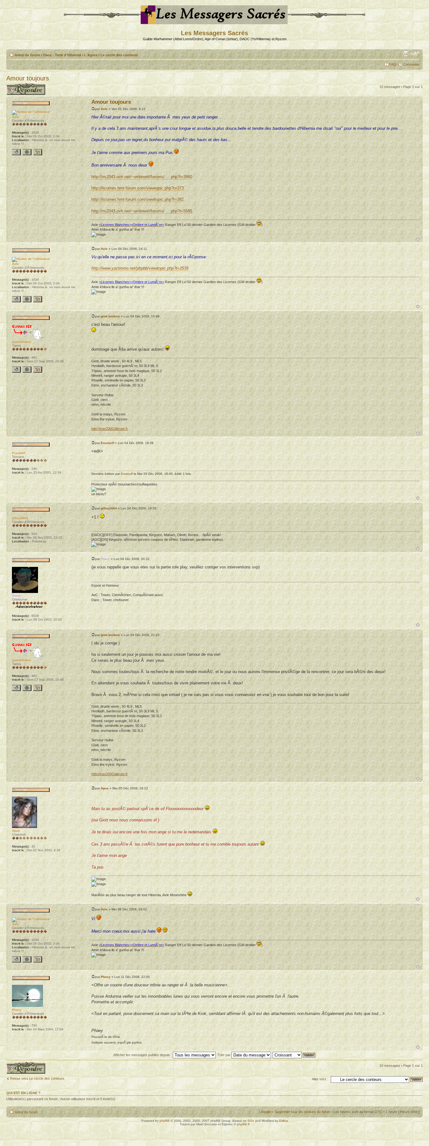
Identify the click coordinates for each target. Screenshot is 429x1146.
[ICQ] (27, 152)
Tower (105, 559)
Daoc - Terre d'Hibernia (62, 55)
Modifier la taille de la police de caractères (415, 54)
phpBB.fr (243, 1124)
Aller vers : (320, 1079)
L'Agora (90, 55)
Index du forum (27, 55)
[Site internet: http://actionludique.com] (16, 369)
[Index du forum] (215, 21)
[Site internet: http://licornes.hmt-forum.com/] (16, 152)
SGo (250, 1120)
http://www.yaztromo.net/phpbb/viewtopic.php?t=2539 (139, 268)
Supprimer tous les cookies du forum (302, 1112)
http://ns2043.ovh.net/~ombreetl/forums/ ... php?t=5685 (141, 211)
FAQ (392, 64)
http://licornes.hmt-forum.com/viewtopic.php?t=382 (137, 199)
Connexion (411, 64)
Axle (104, 109)
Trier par (224, 1055)
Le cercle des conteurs (119, 55)
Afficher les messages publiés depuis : (143, 1055)
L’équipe (265, 1112)
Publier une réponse (21, 85)
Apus (105, 788)
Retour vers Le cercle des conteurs (37, 1078)
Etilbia (283, 1120)
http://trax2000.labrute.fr (109, 428)
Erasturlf (107, 443)
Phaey (106, 977)
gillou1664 (109, 508)
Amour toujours (27, 78)
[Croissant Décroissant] (294, 1055)
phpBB (165, 1120)
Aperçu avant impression (405, 54)
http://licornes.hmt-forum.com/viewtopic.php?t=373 (137, 188)
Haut (418, 239)
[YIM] (37, 152)
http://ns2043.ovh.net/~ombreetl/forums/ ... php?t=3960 (141, 176)
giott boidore (110, 316)
